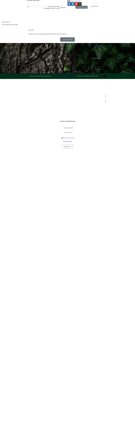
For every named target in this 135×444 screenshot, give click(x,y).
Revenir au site (67, 146)
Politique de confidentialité (60, 76)
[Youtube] (97, 68)
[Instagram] (101, 68)
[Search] (73, 7)
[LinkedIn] (93, 68)
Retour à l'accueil (67, 39)
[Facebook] (89, 68)
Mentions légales (70, 76)
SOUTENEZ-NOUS (81, 7)
